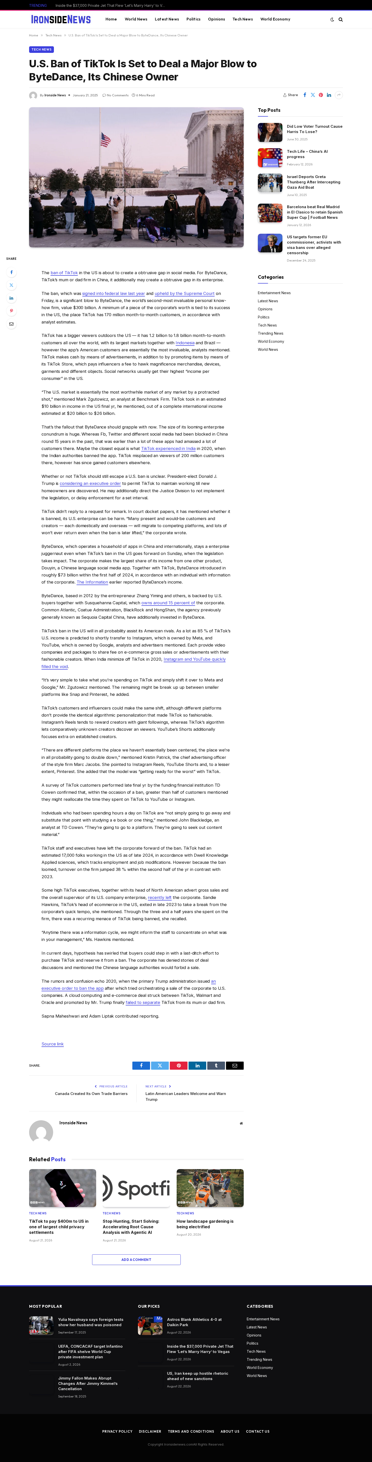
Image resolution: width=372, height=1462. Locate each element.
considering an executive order (90, 483)
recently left (160, 897)
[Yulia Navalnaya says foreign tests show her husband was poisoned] (41, 1325)
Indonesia (185, 342)
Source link (53, 1043)
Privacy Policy (117, 1431)
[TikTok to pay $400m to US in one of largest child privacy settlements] (62, 1188)
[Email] (11, 324)
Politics (193, 19)
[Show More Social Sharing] (339, 95)
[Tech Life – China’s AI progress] (270, 157)
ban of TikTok (64, 272)
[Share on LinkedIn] (329, 95)
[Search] (340, 19)
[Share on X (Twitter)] (313, 95)
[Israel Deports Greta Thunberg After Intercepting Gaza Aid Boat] (270, 183)
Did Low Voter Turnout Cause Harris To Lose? (315, 129)
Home (111, 19)
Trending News (270, 333)
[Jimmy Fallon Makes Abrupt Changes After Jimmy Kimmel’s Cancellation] (41, 1384)
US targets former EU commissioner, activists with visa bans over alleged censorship (314, 244)
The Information (92, 582)
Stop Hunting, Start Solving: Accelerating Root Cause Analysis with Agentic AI (131, 1227)
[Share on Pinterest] (321, 95)
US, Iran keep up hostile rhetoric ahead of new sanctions (197, 1376)
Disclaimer (150, 1431)
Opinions (216, 19)
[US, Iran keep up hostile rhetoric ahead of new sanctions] (150, 1379)
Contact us (258, 1431)
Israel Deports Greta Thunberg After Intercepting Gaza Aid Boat (313, 182)
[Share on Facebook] (304, 95)
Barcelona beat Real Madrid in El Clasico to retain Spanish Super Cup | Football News (315, 212)
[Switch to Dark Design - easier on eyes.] (332, 19)
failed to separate (143, 1002)
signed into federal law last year (113, 293)
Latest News (167, 19)
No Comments (118, 95)
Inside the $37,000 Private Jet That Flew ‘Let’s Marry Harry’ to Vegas (113, 5)
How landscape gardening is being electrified (205, 1224)
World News (136, 19)
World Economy (275, 19)
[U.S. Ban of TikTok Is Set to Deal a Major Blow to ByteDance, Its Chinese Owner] (136, 177)
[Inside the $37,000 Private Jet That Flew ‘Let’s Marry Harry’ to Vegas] (150, 1352)
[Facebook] (11, 272)
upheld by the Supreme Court (185, 293)
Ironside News (55, 95)
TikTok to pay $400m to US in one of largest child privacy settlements (59, 1227)
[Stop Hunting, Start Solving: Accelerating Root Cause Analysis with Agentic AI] (136, 1188)
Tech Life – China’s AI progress (307, 154)
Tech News (243, 19)
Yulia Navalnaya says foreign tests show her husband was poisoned (90, 1322)
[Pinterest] (11, 311)
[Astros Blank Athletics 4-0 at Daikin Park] (150, 1325)
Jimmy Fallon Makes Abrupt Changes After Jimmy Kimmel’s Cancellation (88, 1383)
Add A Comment (136, 1260)
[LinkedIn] (11, 298)
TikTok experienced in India (168, 448)
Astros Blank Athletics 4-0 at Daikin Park (194, 1322)
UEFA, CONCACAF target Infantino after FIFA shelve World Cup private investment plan (90, 1351)
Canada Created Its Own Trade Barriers (91, 1093)
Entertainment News (274, 292)
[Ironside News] (61, 19)
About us (230, 1431)
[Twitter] (11, 285)
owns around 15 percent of (168, 602)
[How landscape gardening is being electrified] (210, 1188)
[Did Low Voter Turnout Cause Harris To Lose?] (270, 132)
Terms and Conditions (191, 1431)
